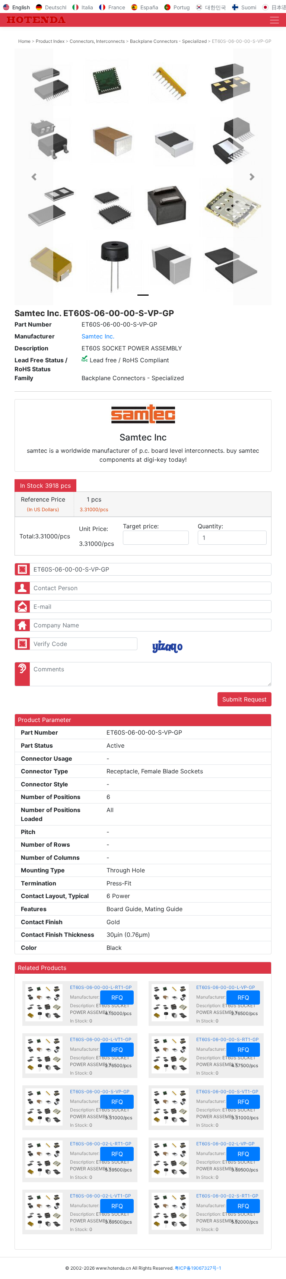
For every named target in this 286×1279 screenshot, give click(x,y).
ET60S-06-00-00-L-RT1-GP (101, 987)
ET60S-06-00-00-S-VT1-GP (227, 1091)
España (149, 7)
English (21, 7)
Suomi (248, 7)
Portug (182, 7)
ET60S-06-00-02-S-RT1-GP (227, 1196)
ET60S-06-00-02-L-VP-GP (225, 1143)
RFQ (117, 997)
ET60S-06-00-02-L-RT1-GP (100, 1143)
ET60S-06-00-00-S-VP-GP (100, 1091)
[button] (34, 176)
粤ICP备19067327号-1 (198, 1268)
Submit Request (244, 699)
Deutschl (55, 7)
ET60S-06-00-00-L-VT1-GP (100, 1039)
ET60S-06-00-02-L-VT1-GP (100, 1196)
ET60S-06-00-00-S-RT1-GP (227, 1039)
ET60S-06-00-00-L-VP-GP (225, 987)
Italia (87, 7)
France (116, 7)
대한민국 (215, 7)
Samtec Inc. (98, 336)
